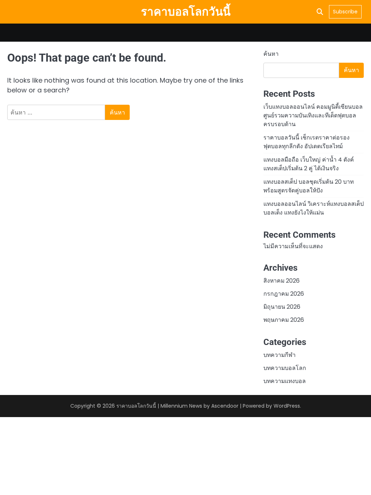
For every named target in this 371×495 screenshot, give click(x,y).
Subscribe (345, 11)
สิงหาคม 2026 (281, 280)
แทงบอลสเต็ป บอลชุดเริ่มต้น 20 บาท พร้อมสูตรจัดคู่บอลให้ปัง (308, 186)
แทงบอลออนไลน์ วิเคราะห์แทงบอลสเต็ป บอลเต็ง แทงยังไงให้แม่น (313, 208)
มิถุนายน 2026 (281, 307)
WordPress (287, 405)
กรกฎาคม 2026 (283, 294)
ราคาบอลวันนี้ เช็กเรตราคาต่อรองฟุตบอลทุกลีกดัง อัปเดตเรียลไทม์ (306, 141)
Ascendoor (224, 405)
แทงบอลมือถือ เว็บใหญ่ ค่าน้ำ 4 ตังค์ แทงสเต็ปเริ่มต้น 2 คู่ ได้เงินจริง (308, 163)
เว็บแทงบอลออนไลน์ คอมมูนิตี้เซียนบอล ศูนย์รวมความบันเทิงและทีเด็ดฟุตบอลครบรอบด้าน (313, 115)
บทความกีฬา (279, 355)
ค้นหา (271, 54)
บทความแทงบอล (284, 381)
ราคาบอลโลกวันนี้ (185, 11)
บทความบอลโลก (284, 368)
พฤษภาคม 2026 (283, 320)
